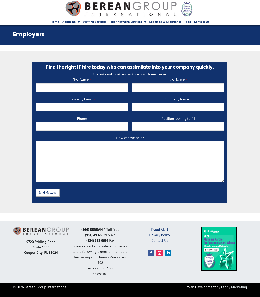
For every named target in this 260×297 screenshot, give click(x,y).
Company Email (82, 99)
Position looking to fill (178, 118)
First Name (82, 79)
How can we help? (130, 138)
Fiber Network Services (125, 22)
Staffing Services (94, 22)
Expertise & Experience (165, 22)
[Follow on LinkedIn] (168, 253)
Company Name (178, 99)
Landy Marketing (234, 287)
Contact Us (201, 22)
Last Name (178, 79)
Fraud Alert (159, 229)
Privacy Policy (159, 235)
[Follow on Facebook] (151, 253)
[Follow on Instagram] (159, 253)
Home (55, 22)
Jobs (188, 22)
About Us (69, 22)
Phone (82, 118)
